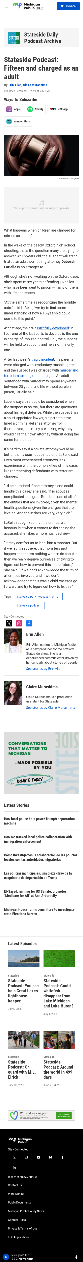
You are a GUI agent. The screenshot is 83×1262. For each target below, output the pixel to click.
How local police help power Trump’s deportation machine (39, 821)
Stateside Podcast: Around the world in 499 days (58, 1069)
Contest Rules (17, 1219)
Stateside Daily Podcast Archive (42, 37)
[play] (6, 1257)
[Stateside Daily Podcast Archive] (14, 38)
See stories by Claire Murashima (50, 707)
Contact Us (15, 1185)
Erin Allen (14, 85)
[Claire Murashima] (13, 693)
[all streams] (77, 1257)
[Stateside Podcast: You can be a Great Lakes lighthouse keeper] (23, 958)
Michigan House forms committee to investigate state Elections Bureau (39, 911)
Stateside (13, 975)
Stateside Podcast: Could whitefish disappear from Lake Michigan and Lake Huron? (59, 993)
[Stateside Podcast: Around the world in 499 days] (59, 1040)
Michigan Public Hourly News (26, 1211)
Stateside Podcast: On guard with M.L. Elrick (22, 1069)
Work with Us (16, 1193)
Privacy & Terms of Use (22, 1228)
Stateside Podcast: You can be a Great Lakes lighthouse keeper (23, 990)
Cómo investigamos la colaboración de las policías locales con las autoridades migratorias (40, 857)
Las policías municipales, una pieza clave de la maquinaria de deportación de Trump (38, 875)
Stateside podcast (28, 605)
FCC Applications (18, 1237)
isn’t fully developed (53, 328)
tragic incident (42, 359)
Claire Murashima (35, 85)
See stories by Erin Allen (44, 668)
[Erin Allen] (13, 640)
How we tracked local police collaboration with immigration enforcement (38, 839)
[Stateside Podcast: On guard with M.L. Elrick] (23, 1040)
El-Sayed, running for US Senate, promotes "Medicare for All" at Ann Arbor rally (35, 893)
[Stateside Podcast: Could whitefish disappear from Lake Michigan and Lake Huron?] (59, 958)
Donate (70, 6)
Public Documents (19, 1202)
